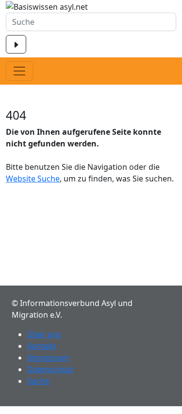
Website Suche (33, 178)
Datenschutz (50, 369)
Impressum (48, 357)
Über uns (44, 334)
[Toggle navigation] (19, 71)
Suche (38, 381)
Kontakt (41, 346)
